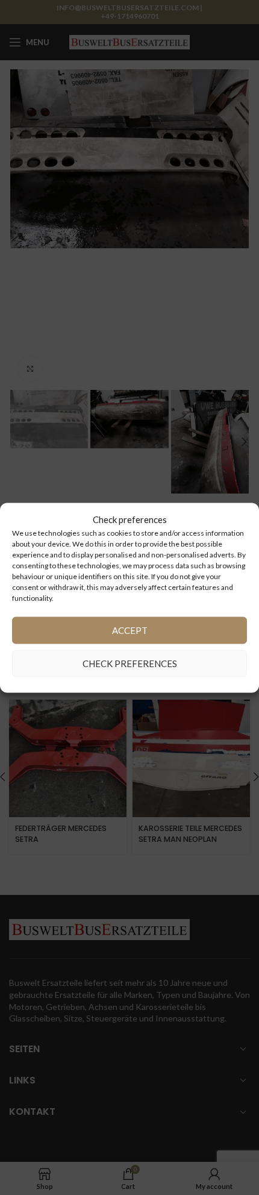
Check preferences (130, 663)
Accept (130, 630)
